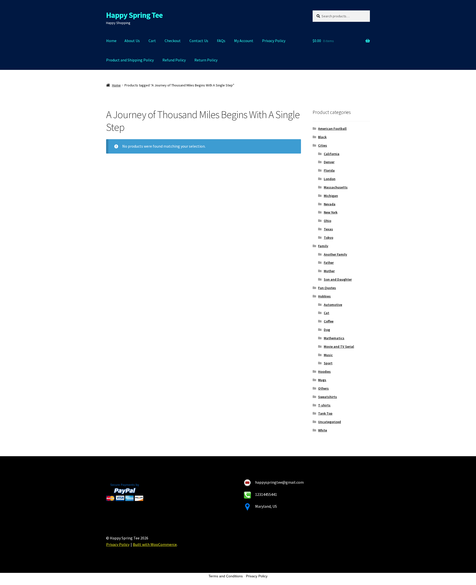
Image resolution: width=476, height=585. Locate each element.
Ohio (327, 220)
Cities (322, 145)
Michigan (331, 195)
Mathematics (334, 338)
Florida (329, 170)
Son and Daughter (338, 279)
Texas (328, 229)
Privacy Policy (273, 40)
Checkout (173, 40)
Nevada (329, 204)
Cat (326, 313)
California (331, 154)
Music (328, 355)
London (329, 179)
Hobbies (324, 296)
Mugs (322, 380)
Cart (152, 40)
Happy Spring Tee (134, 15)
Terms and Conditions (225, 576)
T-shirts (324, 405)
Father (329, 262)
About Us (132, 40)
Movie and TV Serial (339, 346)
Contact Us (198, 40)
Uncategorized (329, 422)
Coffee (328, 321)
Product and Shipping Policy (130, 59)
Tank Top (325, 413)
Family (323, 246)
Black (322, 137)
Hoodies (324, 371)
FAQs (221, 40)
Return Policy (205, 59)
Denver (329, 162)
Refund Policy (174, 59)
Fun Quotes (327, 288)
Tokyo (328, 237)
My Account (243, 40)
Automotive (333, 304)
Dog (327, 329)
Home (111, 40)
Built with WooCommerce (155, 544)
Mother (329, 271)
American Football (332, 128)
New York (330, 212)
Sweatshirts (327, 397)
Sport (328, 363)
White (322, 430)
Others (323, 388)
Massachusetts (336, 187)
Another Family (335, 254)
